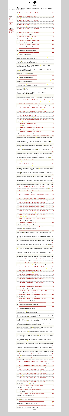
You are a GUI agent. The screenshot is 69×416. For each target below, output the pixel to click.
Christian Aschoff (45, 410)
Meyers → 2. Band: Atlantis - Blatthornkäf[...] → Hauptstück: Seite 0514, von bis (32, 186)
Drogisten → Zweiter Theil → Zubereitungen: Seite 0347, (28, 75)
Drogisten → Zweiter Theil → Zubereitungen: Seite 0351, (28, 16)
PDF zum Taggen (11, 31)
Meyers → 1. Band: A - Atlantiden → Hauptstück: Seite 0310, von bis (32, 349)
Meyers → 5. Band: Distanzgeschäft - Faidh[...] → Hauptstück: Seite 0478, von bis (34, 397)
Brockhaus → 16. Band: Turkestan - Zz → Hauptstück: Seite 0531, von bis (33, 266)
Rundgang (10, 24)
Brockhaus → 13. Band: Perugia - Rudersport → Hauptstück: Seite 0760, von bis (33, 258)
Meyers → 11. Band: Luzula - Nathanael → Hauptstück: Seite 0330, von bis (32, 111)
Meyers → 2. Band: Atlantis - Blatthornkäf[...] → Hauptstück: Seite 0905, (31, 226)
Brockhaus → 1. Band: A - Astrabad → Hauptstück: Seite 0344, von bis (31, 206)
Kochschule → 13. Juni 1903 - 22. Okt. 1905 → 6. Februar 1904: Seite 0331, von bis (32, 306)
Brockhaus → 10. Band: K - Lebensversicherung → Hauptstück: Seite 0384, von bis (32, 56)
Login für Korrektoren (57, 1)
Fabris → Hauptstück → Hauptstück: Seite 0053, (27, 115)
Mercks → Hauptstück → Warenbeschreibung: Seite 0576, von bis (30, 286)
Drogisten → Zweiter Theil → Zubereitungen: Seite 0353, (28, 36)
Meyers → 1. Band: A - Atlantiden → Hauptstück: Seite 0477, (30, 353)
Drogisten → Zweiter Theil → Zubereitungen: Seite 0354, (29, 52)
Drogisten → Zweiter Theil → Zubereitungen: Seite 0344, (29, 20)
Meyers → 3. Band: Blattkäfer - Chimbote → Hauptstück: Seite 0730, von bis (32, 377)
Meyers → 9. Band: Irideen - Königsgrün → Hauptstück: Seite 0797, (28, 12)
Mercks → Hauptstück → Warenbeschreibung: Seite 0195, (27, 222)
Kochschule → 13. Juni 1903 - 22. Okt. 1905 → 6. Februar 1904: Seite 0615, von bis (32, 151)
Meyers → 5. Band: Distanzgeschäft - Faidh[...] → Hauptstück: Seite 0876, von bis (32, 405)
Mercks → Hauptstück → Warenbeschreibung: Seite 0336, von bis (31, 278)
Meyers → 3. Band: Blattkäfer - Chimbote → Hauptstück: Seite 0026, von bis (33, 373)
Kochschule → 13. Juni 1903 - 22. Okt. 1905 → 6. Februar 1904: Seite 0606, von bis (32, 99)
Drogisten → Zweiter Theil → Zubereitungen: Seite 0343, (29, 32)
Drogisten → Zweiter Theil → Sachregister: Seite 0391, (28, 182)
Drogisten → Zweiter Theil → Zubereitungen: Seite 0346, (29, 28)
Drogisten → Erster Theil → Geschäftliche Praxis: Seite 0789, (29, 163)
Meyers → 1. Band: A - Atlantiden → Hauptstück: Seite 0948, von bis (31, 357)
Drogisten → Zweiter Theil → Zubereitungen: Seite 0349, (28, 79)
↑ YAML (31, 410)
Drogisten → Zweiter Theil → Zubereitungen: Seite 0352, (29, 44)
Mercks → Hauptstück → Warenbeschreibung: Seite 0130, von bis (30, 270)
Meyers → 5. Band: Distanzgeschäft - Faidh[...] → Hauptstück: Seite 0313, (30, 389)
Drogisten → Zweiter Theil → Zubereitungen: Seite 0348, (29, 40)
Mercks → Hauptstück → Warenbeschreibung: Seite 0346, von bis (31, 127)
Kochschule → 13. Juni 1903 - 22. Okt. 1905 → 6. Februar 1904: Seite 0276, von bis (32, 302)
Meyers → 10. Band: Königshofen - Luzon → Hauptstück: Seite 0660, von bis (32, 202)
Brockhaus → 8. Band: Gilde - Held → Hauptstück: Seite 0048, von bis (32, 214)
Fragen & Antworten (11, 29)
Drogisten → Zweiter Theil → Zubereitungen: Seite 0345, (27, 24)
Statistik (10, 18)
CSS (53, 410)
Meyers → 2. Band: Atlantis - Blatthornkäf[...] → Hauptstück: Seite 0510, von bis (33, 361)
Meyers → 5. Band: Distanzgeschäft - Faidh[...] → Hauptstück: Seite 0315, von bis (31, 393)
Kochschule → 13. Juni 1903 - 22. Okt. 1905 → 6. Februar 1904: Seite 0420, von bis (32, 310)
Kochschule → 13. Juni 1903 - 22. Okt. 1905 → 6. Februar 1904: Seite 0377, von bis (32, 107)
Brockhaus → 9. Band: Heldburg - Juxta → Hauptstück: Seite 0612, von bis (31, 250)
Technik (10, 17)
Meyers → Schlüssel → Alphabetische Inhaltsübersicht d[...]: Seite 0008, (34, 242)
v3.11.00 (33, 410)
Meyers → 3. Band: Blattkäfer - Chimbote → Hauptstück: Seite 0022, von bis (31, 369)
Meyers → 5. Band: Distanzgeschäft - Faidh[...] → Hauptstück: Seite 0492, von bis (31, 401)
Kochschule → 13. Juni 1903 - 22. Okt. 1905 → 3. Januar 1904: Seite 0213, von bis (32, 294)
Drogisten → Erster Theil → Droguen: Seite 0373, (30, 155)
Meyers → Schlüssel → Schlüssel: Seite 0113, (33, 119)
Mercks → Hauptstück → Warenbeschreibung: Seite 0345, (27, 123)
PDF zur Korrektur (11, 32)
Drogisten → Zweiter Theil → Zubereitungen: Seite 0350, (29, 48)
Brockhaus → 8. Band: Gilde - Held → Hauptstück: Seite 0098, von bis (32, 246)
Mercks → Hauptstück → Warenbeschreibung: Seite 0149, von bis (30, 274)
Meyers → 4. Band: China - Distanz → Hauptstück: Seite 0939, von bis (31, 385)
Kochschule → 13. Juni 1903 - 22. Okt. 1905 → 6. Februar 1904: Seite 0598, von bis (32, 147)
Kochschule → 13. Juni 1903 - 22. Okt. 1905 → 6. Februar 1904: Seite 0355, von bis (32, 83)
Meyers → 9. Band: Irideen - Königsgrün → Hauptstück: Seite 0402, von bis (32, 198)
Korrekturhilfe (11, 30)
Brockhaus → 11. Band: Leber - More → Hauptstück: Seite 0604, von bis (33, 254)
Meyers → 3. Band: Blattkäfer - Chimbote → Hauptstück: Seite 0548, (33, 194)
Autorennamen (11, 22)
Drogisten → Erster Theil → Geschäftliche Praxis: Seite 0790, (29, 103)
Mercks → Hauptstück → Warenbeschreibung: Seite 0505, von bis (31, 282)
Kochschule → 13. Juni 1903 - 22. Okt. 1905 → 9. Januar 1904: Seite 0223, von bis (32, 298)
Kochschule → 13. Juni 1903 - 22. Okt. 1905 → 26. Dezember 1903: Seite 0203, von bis (33, 290)
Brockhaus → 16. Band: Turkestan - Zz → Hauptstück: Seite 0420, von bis (31, 262)
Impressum (53, 1)
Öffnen (53, 12)
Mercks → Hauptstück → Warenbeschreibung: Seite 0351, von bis (30, 131)
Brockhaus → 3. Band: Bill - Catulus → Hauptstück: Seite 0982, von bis (33, 210)
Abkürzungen (11, 23)
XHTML (51, 410)
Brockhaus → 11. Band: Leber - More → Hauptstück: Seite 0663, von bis (32, 218)
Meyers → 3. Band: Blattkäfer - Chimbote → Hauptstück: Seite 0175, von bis (31, 190)
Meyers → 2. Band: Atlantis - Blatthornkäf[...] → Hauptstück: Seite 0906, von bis (32, 365)
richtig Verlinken (11, 19)
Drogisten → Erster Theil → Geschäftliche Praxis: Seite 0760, (29, 159)
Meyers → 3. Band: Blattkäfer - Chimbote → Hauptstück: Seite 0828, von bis (32, 381)
